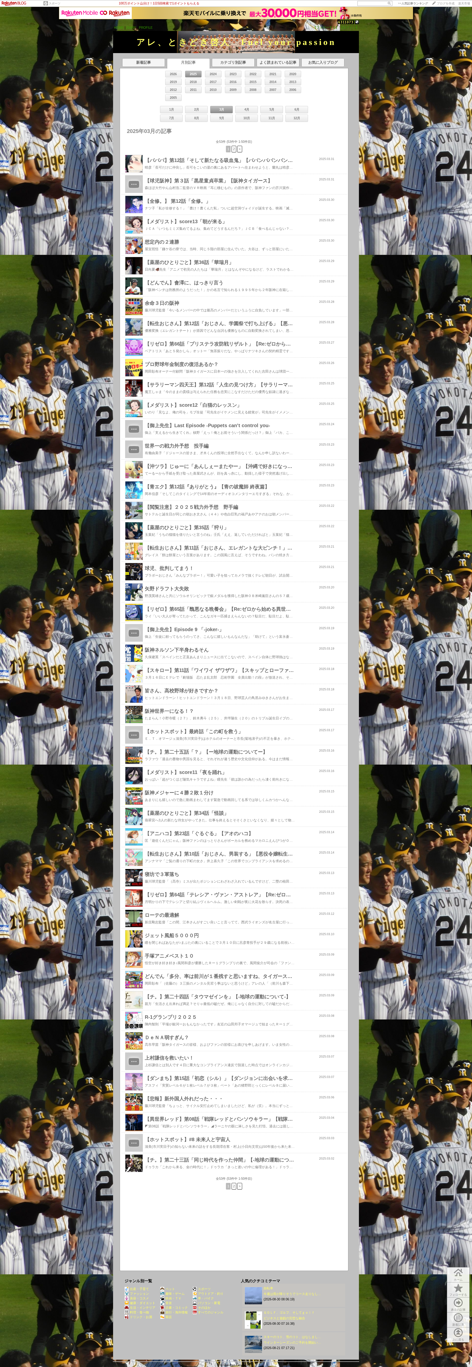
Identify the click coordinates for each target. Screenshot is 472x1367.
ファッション (139, 1293)
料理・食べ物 (139, 1312)
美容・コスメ (139, 1298)
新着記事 (458, 1324)
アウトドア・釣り (210, 1293)
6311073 (346, 22)
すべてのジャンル (210, 1312)
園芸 (168, 1317)
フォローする (458, 1294)
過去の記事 (458, 1309)
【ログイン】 (349, 27)
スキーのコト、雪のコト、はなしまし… (292, 1337)
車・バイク (206, 1298)
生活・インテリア (142, 1307)
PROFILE (146, 27)
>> (413, 3)
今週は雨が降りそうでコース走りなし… (292, 1294)
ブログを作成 (446, 3)
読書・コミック (176, 1307)
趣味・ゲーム (175, 1293)
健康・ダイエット (142, 1303)
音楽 (168, 1303)
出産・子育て (139, 1289)
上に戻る (458, 1339)
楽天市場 (464, 3)
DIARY (131, 27)
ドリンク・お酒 (141, 1317)
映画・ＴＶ (173, 1298)
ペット (170, 1289)
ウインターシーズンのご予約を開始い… (292, 1342)
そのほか (204, 1307)
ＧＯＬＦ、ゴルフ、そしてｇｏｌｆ (289, 1312)
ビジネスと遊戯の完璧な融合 (284, 1318)
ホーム (458, 1279)
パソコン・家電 (209, 1303)
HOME (119, 27)
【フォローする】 (326, 27)
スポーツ (54, 3)
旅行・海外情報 (176, 1312)
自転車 (268, 1288)
